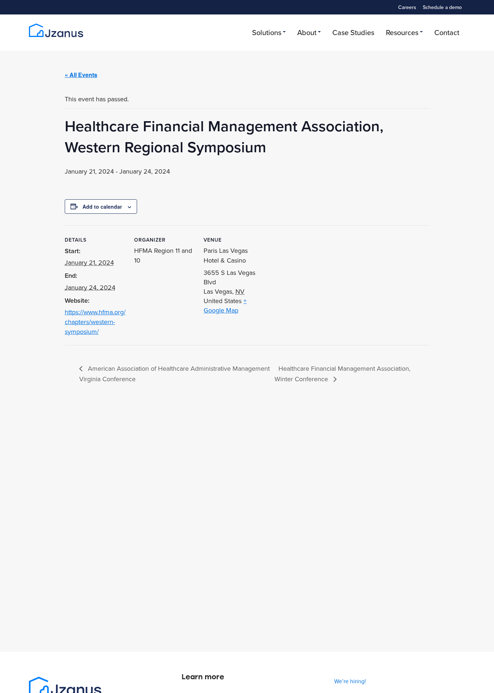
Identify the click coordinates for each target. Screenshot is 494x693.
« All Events (81, 75)
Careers (407, 7)
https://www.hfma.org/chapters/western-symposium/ (95, 321)
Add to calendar (102, 206)
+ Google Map (225, 305)
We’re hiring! (350, 681)
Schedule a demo (442, 7)
